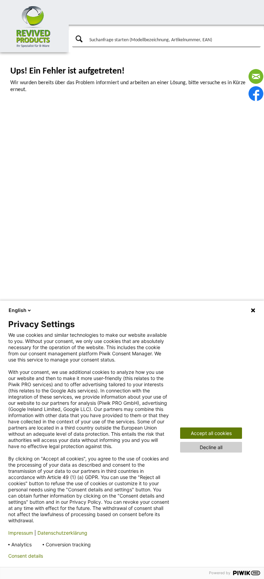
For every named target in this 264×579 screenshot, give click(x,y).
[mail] (256, 76)
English (17, 310)
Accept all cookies (211, 433)
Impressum (20, 533)
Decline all (211, 447)
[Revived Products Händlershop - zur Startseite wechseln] (34, 26)
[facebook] (256, 93)
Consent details (25, 556)
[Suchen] (78, 39)
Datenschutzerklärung (62, 533)
